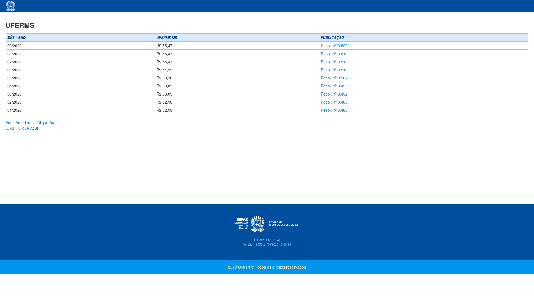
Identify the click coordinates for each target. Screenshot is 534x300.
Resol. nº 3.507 (334, 78)
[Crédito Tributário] (11, 5)
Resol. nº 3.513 (334, 61)
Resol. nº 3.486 (334, 102)
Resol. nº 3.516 (334, 53)
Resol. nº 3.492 (334, 94)
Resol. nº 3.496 (334, 86)
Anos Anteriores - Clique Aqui (31, 122)
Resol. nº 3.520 (334, 45)
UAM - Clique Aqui (22, 128)
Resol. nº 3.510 (334, 69)
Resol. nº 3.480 (334, 110)
